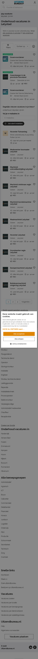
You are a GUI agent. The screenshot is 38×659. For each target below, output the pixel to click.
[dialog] (19, 329)
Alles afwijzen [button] (19, 339)
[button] (19, 329)
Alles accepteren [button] (18, 334)
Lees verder (31, 326)
